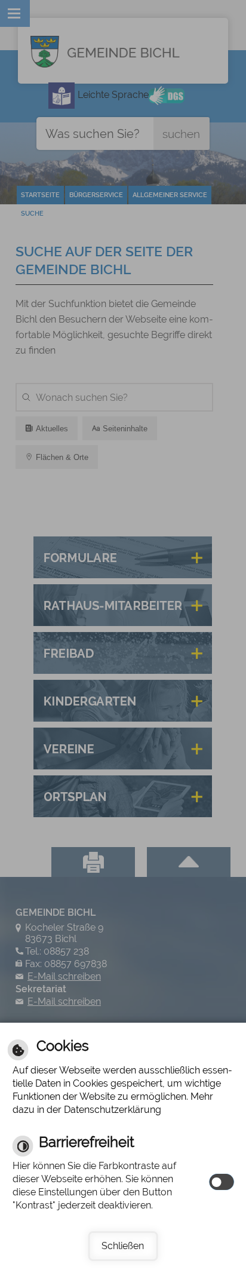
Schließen (123, 1245)
